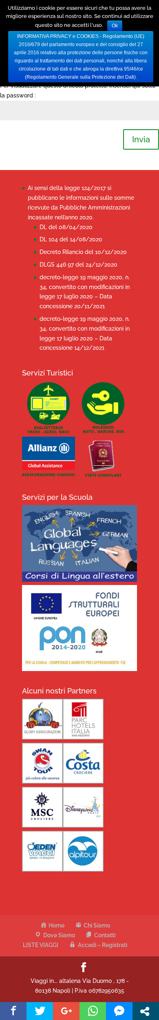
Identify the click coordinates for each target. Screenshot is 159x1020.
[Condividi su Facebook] (13, 1011)
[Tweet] (39, 1011)
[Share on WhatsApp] (93, 1011)
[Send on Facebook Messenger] (119, 1011)
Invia (141, 139)
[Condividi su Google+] (66, 1011)
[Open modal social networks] (145, 1011)
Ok (115, 26)
